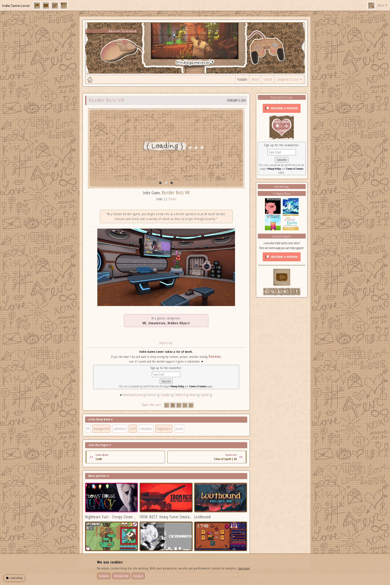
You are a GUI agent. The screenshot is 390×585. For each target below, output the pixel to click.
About (255, 79)
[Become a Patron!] (281, 107)
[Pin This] (179, 405)
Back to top (166, 342)
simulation (146, 428)
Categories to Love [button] (287, 79)
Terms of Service (197, 386)
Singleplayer (163, 428)
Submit (267, 79)
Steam (172, 198)
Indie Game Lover (16, 6)
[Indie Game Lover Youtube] (281, 127)
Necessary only (121, 576)
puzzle (179, 428)
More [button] (381, 5)
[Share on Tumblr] (173, 405)
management (101, 428)
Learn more (244, 568)
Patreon (214, 356)
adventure (120, 428)
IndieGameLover (133, 394)
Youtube (242, 79)
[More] (191, 405)
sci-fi (133, 428)
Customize (104, 576)
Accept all (138, 576)
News (193, 394)
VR (87, 428)
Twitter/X (179, 394)
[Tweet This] (166, 405)
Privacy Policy (177, 386)
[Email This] (185, 405)
